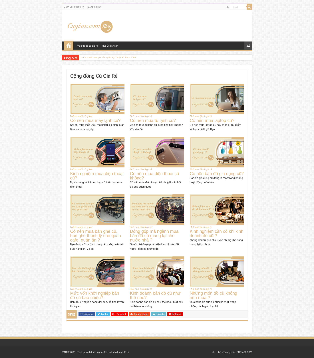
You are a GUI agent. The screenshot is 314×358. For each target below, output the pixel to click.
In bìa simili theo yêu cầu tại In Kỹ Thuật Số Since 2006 (108, 57)
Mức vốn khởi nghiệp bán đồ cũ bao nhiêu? (94, 295)
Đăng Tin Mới (94, 7)
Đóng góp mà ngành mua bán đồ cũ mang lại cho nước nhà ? (154, 235)
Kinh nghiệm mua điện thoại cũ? (96, 175)
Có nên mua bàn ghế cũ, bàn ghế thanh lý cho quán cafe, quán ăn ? (95, 235)
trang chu (68, 45)
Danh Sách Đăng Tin (74, 7)
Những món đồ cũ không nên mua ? (213, 295)
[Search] (249, 7)
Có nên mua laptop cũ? (212, 120)
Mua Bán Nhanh (110, 45)
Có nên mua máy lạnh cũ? (95, 120)
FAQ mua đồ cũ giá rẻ (87, 45)
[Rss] (227, 7)
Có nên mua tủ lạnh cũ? (153, 120)
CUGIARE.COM (244, 352)
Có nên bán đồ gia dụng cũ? (217, 173)
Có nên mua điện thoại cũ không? (154, 175)
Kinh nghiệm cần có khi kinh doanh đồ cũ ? (216, 233)
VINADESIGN (69, 352)
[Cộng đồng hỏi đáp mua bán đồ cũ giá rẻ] (91, 24)
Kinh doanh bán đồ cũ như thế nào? (155, 295)
